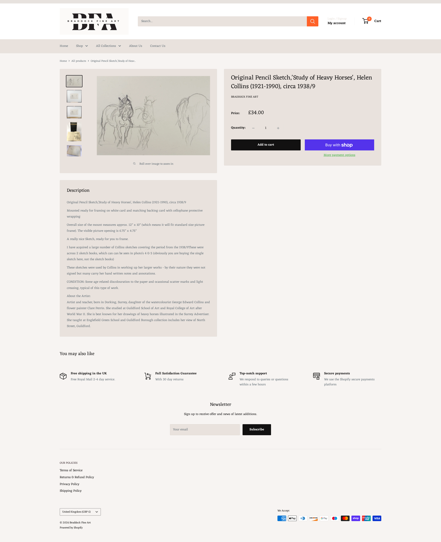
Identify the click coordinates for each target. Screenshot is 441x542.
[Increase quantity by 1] (278, 128)
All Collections (106, 46)
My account (337, 23)
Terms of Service (71, 470)
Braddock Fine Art (244, 96)
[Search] (312, 21)
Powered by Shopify (71, 527)
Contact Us (157, 46)
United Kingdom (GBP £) (76, 511)
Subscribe (256, 429)
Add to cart (265, 145)
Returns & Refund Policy (77, 477)
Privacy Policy (69, 484)
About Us (135, 46)
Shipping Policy (71, 491)
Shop (79, 46)
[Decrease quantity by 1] (253, 128)
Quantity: (238, 128)
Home (64, 46)
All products (78, 61)
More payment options (339, 155)
